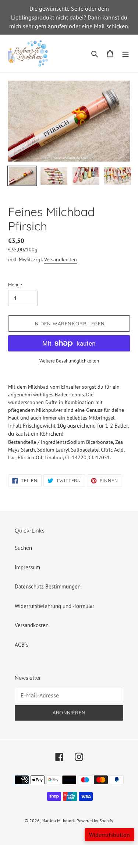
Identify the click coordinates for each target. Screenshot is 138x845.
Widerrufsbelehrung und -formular (54, 605)
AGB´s (21, 644)
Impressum (27, 567)
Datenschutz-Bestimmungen (48, 586)
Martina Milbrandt (58, 820)
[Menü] (125, 53)
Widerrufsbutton (109, 834)
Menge (15, 285)
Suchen (23, 547)
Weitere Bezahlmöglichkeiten (69, 361)
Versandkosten (60, 259)
